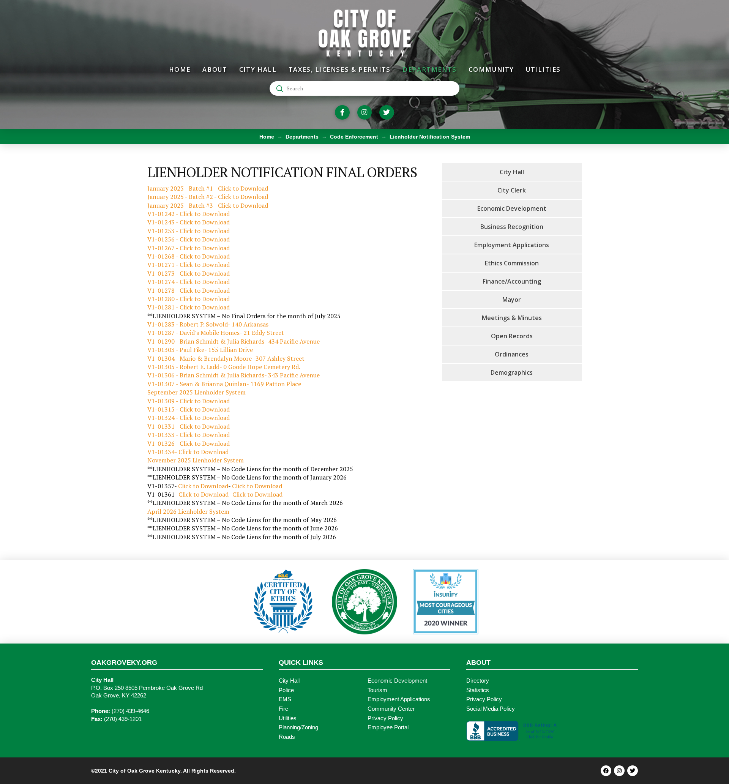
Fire (283, 709)
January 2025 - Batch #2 (180, 196)
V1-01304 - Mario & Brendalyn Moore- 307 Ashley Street (226, 358)
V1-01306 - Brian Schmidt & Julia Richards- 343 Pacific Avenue (233, 375)
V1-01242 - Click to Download (188, 214)
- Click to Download (241, 196)
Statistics (477, 690)
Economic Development (397, 681)
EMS (285, 699)
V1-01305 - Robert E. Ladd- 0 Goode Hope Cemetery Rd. (223, 367)
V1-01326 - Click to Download (188, 443)
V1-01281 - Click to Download (188, 307)
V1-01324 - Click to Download (188, 417)
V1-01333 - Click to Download (188, 435)
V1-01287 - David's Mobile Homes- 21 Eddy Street (215, 332)
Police (286, 690)
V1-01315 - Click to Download (188, 409)
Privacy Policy (385, 718)
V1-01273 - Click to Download (188, 273)
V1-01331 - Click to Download (188, 426)
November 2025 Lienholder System (195, 460)
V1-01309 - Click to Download (188, 401)
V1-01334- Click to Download (188, 452)
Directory (477, 681)
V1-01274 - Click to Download (188, 282)
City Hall (289, 681)
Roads (287, 737)
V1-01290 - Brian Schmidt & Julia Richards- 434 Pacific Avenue (233, 341)
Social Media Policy (490, 709)
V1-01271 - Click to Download (188, 264)
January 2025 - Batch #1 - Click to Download (207, 188)
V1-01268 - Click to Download (188, 256)
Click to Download (203, 486)
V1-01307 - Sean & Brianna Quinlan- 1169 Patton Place (225, 384)
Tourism (377, 690)
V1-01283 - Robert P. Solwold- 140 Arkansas (207, 324)
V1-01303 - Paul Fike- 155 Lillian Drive (200, 349)
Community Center (391, 709)
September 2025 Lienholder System (196, 392)
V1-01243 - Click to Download (188, 222)
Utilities (288, 718)
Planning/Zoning (298, 727)
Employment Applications (399, 699)
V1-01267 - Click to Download (188, 248)
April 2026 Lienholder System (188, 511)
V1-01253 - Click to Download (188, 231)
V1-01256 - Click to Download (188, 239)
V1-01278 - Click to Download (188, 290)
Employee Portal (388, 727)
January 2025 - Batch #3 (180, 205)
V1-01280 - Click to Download (188, 299)
